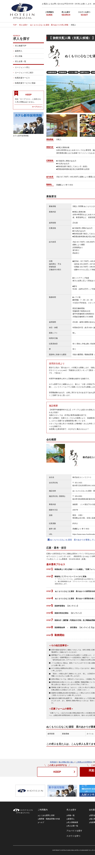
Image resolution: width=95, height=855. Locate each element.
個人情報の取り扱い (66, 762)
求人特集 (18, 56)
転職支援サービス (22, 78)
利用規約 (53, 762)
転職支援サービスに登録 (25, 83)
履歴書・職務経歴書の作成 (49, 819)
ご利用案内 (49, 12)
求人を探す (66, 12)
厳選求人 (18, 51)
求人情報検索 (73, 822)
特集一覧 (71, 815)
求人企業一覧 (20, 61)
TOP (15, 25)
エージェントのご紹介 (24, 72)
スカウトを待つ (84, 12)
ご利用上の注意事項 (84, 762)
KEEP (57, 771)
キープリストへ (37, 107)
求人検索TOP (20, 46)
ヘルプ (41, 822)
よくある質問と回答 (47, 815)
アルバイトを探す (74, 831)
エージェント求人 (22, 67)
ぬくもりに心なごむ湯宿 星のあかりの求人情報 (49, 25)
